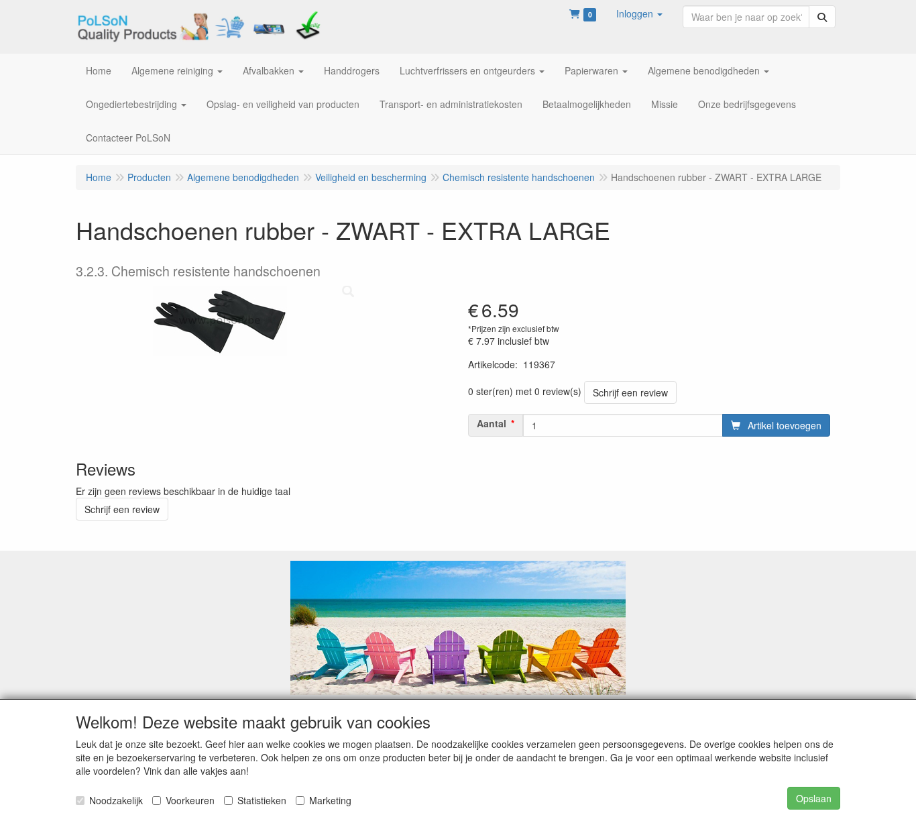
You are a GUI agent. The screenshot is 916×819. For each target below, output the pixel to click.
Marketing (330, 800)
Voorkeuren (190, 800)
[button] (639, 13)
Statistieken (261, 800)
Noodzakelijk (116, 800)
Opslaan (814, 798)
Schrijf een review (630, 392)
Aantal (491, 423)
